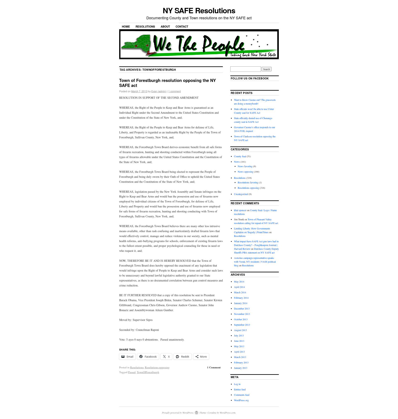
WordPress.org (241, 400)
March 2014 (240, 292)
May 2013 (239, 346)
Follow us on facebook (250, 78)
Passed (132, 372)
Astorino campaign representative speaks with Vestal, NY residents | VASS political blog (255, 261)
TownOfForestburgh (148, 372)
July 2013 (239, 335)
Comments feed (241, 394)
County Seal (240, 156)
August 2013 (240, 330)
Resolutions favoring (248, 182)
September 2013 (242, 324)
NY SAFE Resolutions (199, 10)
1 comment (174, 91)
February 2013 (241, 362)
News (237, 161)
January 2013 (240, 367)
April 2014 (239, 287)
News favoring (245, 166)
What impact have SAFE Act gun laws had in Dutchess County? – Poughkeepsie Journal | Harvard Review (256, 245)
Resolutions (145, 26)
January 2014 (240, 303)
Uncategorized (241, 194)
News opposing (245, 171)
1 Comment (214, 367)
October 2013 (241, 319)
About (165, 26)
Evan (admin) (158, 91)
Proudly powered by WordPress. (178, 412)
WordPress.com (227, 412)
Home (126, 26)
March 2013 (240, 357)
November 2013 (242, 313)
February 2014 (241, 297)
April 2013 (239, 351)
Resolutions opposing (157, 367)
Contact (182, 26)
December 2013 (242, 308)
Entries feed (240, 389)
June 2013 (239, 340)
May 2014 (239, 281)
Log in (237, 384)
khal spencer (240, 210)
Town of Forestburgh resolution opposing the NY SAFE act (167, 82)
